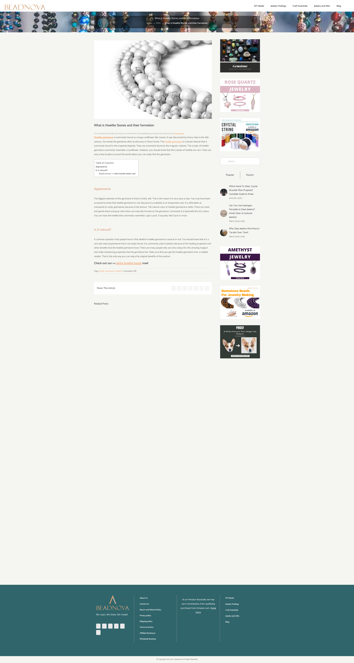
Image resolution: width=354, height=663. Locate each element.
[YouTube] (122, 626)
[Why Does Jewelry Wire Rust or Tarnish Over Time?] (223, 231)
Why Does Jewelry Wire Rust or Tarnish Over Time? (244, 230)
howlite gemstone (173, 142)
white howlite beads (128, 263)
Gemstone (109, 271)
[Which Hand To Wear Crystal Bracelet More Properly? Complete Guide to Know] (223, 191)
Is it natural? (102, 170)
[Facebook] (98, 626)
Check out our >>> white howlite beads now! (117, 173)
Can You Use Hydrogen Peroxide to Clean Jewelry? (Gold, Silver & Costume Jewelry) (242, 211)
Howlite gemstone (103, 137)
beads (101, 271)
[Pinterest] (110, 626)
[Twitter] (116, 626)
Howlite (118, 271)
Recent (250, 175)
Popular (230, 175)
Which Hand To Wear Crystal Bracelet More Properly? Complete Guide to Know (243, 190)
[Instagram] (104, 626)
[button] (345, 6)
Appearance (101, 167)
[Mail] (98, 632)
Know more (179, 133)
